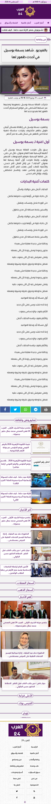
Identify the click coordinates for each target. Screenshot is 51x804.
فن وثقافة (41, 39)
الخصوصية (34, 785)
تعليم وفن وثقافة (25, 420)
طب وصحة (34, 766)
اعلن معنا (17, 779)
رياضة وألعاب (34, 759)
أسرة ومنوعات (17, 772)
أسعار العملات (25, 582)
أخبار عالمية (26, 23)
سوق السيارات (34, 772)
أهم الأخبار (26, 596)
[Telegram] (36, 409)
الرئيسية (34, 747)
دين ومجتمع (17, 759)
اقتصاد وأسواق (11, 23)
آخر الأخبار (25, 509)
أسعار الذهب (25, 589)
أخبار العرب (39, 23)
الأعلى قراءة (25, 695)
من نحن (34, 779)
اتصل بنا (17, 785)
